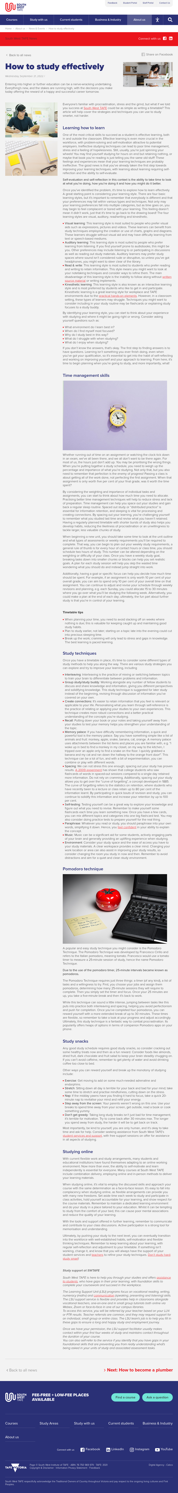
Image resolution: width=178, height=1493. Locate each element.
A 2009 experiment (88, 770)
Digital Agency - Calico (161, 1465)
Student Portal (130, 3)
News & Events (37, 28)
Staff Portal (148, 3)
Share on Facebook (159, 54)
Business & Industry (158, 1423)
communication (104, 1295)
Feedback (112, 3)
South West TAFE (95, 108)
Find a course (125, 1397)
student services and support (82, 1136)
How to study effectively (61, 28)
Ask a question (157, 1397)
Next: (140, 1370)
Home (8, 28)
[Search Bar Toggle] (170, 20)
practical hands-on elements (118, 296)
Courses (11, 1423)
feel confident (127, 827)
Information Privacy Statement (71, 1468)
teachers (97, 1255)
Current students (121, 1423)
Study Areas (49, 1423)
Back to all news (19, 55)
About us (20, 28)
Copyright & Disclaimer (42, 1468)
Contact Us (164, 3)
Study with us (84, 1423)
